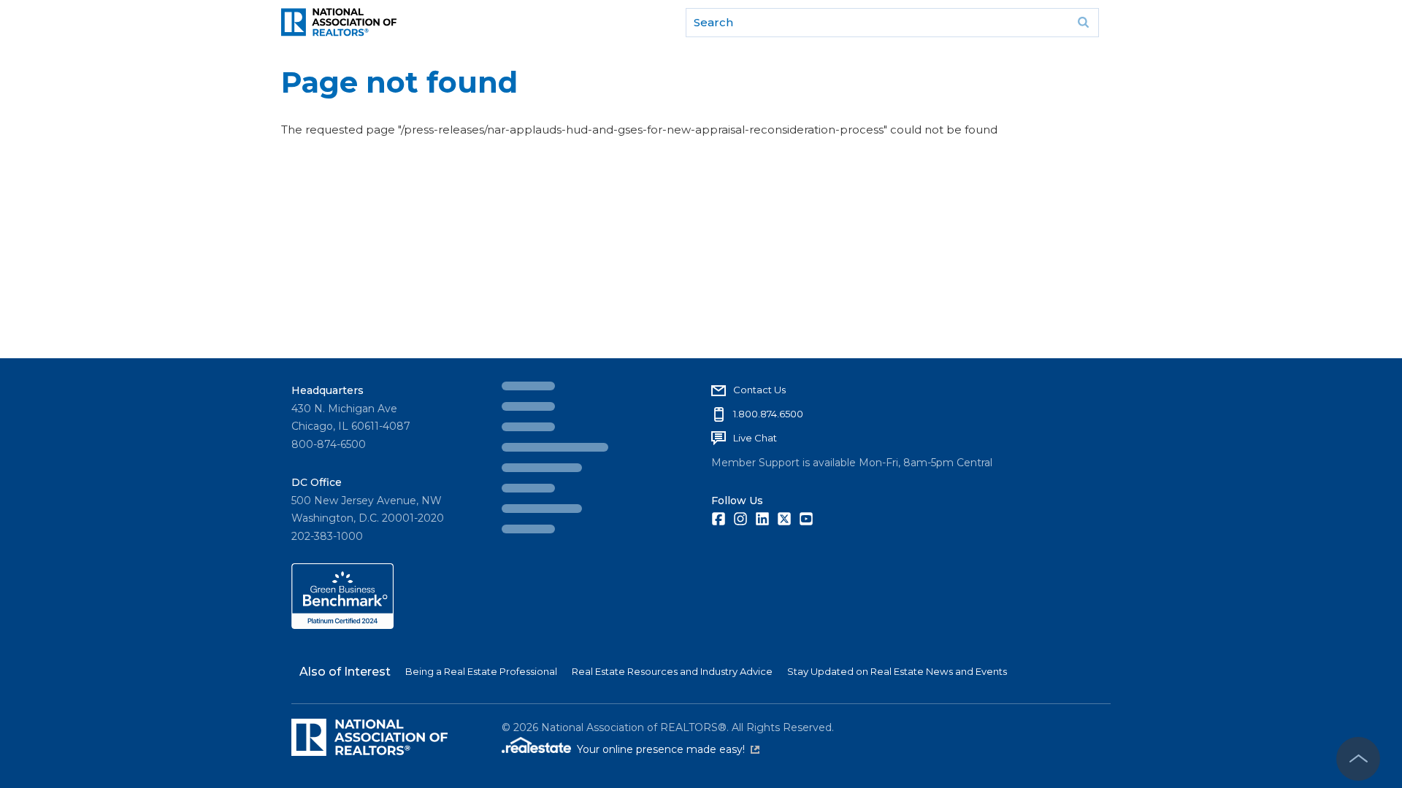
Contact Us (550, 389)
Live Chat (545, 438)
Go (1083, 22)
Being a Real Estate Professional (481, 671)
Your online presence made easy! (668, 749)
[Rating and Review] (342, 625)
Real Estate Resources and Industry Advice (672, 671)
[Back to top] (1358, 759)
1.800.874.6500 (559, 414)
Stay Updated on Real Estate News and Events (897, 671)
